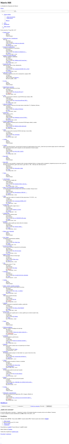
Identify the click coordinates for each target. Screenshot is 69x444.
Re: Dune (15, 267)
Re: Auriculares (16, 134)
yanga (16, 349)
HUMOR (5, 221)
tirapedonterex (11, 366)
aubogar (9, 44)
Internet (4, 377)
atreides (9, 193)
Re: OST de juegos (17, 250)
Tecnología (5, 335)
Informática (5, 351)
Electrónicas (5, 112)
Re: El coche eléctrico (17, 373)
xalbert (9, 61)
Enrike (9, 227)
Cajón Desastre (6, 179)
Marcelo (9, 93)
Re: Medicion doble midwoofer (19, 126)
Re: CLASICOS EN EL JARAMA (20, 275)
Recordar (42, 406)
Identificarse (4, 403)
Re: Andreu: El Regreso (18, 109)
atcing (9, 252)
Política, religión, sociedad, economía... (11, 285)
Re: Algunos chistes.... (17, 226)
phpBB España (15, 431)
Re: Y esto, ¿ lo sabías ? (18, 290)
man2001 (10, 357)
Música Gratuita (6, 254)
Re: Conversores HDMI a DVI (19, 201)
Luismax (9, 300)
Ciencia (4, 360)
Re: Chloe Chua (16, 242)
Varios (4, 129)
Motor (4, 294)
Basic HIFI (5, 156)
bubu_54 (9, 260)
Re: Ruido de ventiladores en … (20, 51)
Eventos (5, 386)
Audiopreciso (10, 333)
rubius (9, 317)
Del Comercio (6, 311)
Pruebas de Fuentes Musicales (9, 55)
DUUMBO (10, 383)
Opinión (5, 280)
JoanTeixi (10, 127)
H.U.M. (5, 81)
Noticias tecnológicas (7, 327)
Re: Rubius (15, 316)
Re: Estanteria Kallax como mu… (20, 183)
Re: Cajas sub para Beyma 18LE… (20, 100)
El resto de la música (7, 245)
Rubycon (17, 77)
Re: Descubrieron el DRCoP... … (20, 192)
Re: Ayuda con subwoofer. (18, 43)
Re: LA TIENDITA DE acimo (19, 218)
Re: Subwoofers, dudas (18, 168)
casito (9, 101)
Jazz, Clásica (6, 237)
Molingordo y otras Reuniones (9, 392)
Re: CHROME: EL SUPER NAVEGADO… (22, 382)
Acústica (5, 139)
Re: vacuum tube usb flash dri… (20, 356)
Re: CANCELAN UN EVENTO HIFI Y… (22, 397)
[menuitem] (10, 17)
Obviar (2, 8)
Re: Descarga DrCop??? (18, 91)
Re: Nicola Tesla (16, 365)
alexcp (9, 53)
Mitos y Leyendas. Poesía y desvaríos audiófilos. (13, 187)
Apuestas (5, 303)
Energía (5, 368)
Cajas (4, 95)
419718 (9, 202)
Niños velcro (15, 259)
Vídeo (4, 196)
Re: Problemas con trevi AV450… (20, 117)
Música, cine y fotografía (8, 231)
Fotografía (5, 271)
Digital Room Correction (8, 87)
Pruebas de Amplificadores (9, 47)
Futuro (4, 321)
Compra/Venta (6, 213)
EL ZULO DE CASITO (18, 151)
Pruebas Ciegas (6, 32)
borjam (9, 70)
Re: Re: (14, 299)
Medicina (5, 344)
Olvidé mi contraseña (35, 406)
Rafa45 (47, 418)
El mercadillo (6, 204)
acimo (9, 185)
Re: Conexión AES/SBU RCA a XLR (21, 68)
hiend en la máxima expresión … (20, 340)
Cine (4, 263)
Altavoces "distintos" (7, 104)
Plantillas (10, 429)
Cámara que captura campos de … (20, 332)
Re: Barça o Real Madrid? (18, 307)
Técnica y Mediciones (8, 121)
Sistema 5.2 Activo (17, 209)
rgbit (9, 110)
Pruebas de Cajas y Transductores (10, 38)
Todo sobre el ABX (7, 72)
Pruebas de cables (7, 64)
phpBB (9, 427)
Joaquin (9, 210)
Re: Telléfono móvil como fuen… (20, 60)
